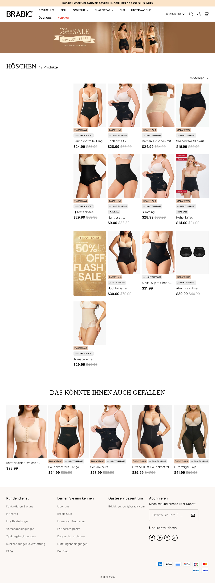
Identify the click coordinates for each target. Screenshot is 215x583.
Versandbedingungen (20, 528)
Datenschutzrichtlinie (71, 536)
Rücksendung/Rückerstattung (25, 544)
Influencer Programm (71, 521)
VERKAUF (63, 17)
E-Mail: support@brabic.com (126, 506)
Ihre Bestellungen (17, 521)
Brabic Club (64, 513)
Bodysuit (78, 10)
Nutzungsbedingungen (72, 544)
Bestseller (47, 10)
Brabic (112, 577)
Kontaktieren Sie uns (19, 506)
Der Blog (62, 551)
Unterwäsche (141, 10)
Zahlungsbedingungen (21, 536)
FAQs (9, 551)
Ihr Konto (12, 513)
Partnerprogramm (68, 528)
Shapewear (102, 10)
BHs (122, 10)
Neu (63, 10)
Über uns (45, 17)
